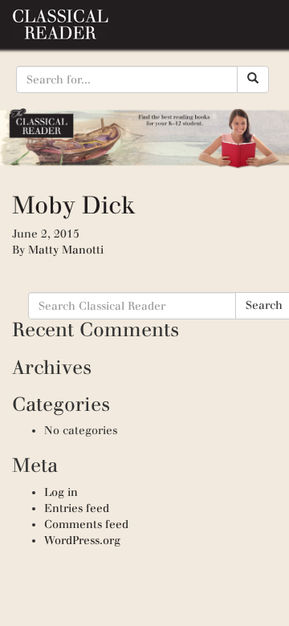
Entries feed (76, 508)
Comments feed (86, 524)
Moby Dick (74, 205)
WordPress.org (82, 540)
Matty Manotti (66, 250)
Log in (61, 492)
